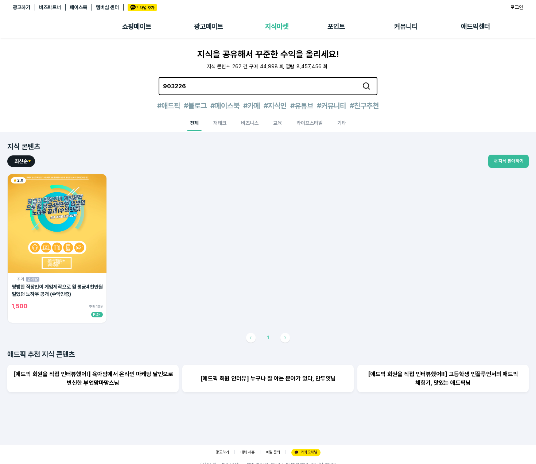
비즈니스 (250, 123)
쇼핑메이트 (136, 26)
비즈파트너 (50, 7)
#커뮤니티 (331, 105)
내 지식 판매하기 (508, 161)
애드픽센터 (475, 26)
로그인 (516, 7)
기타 (341, 123)
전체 (194, 123)
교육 (277, 123)
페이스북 (78, 7)
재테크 (219, 123)
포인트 (336, 26)
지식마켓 (276, 26)
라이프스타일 (309, 123)
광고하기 (21, 7)
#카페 (251, 105)
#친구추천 (364, 105)
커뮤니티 (405, 26)
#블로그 (195, 105)
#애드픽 (168, 105)
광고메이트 (208, 26)
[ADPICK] (67, 26)
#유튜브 (301, 105)
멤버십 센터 (107, 7)
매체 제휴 (247, 452)
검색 (366, 86)
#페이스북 (225, 105)
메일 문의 (273, 452)
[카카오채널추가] (142, 7)
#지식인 (275, 105)
